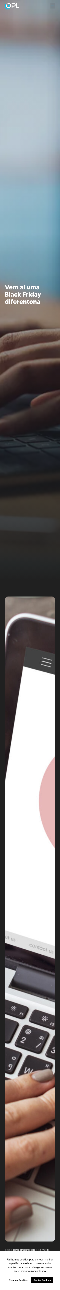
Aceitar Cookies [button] (42, 1280)
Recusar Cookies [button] (18, 1280)
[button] (52, 6)
